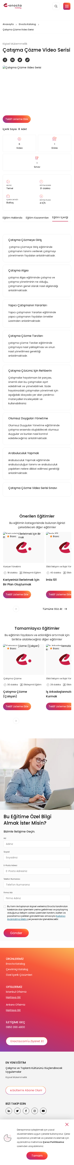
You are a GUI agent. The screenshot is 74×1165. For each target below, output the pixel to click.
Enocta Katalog (27, 24)
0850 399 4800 (15, 1027)
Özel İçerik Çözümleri (19, 975)
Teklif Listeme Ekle (16, 119)
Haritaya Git (13, 997)
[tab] (12, 217)
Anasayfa (8, 24)
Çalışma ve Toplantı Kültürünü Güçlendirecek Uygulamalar (34, 1070)
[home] (13, 6)
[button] (66, 6)
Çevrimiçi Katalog (17, 969)
